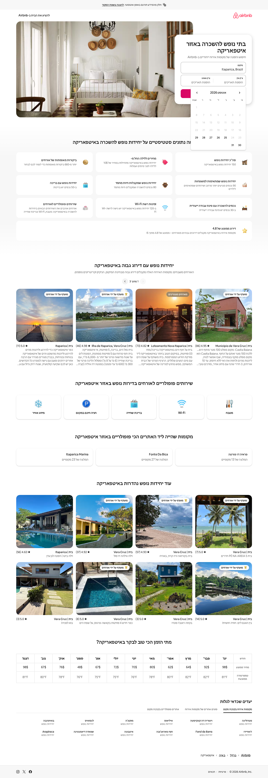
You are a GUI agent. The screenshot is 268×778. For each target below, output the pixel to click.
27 (210, 137)
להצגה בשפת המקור (113, 4)
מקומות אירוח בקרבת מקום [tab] (237, 709)
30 (239, 145)
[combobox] (213, 69)
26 (218, 137)
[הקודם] (143, 281)
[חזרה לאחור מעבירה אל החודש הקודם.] (239, 93)
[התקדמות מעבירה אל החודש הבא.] (197, 93)
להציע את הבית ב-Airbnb (34, 15)
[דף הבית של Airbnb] (242, 15)
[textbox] (229, 82)
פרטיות (222, 771)
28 (203, 137)
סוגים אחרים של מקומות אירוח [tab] (201, 709)
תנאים (211, 771)
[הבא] (125, 281)
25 (225, 137)
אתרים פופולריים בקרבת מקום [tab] (163, 709)
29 (196, 137)
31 (232, 145)
